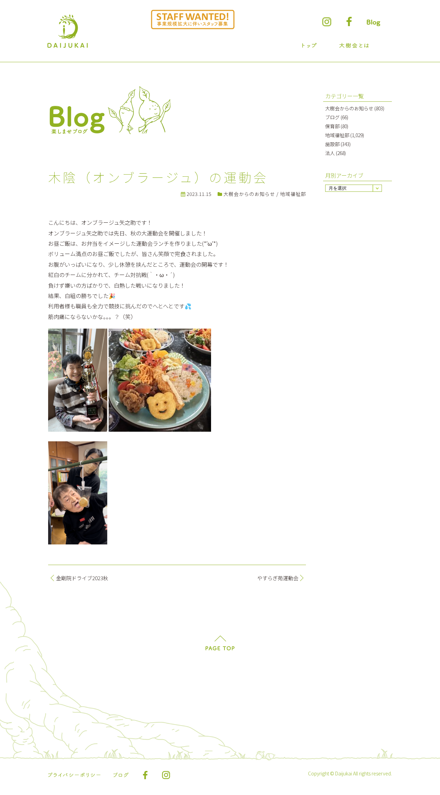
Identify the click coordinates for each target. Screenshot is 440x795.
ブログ (332, 117)
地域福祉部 (293, 193)
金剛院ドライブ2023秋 (82, 578)
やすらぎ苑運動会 (277, 578)
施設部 (332, 144)
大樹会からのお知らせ (249, 193)
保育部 (332, 126)
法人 (330, 153)
